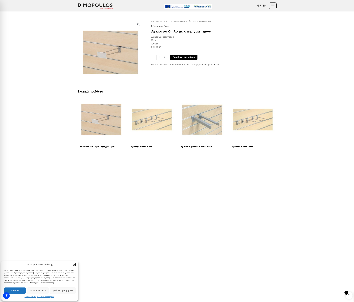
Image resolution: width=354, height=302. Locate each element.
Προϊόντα (155, 21)
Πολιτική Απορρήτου (45, 297)
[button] (74, 264)
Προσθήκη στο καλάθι (184, 57)
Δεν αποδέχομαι (38, 291)
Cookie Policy (30, 297)
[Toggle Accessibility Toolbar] (6, 295)
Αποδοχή (15, 291)
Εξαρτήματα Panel (169, 21)
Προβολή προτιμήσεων (63, 291)
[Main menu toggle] (273, 5)
